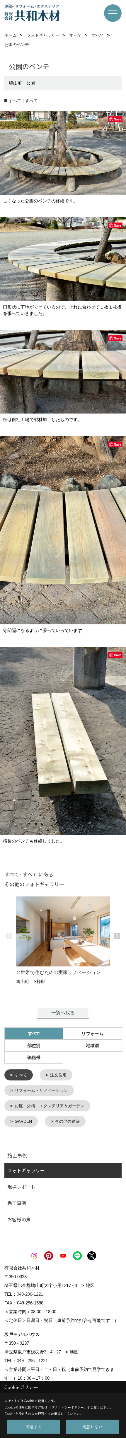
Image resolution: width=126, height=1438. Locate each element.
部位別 (33, 1045)
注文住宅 (58, 1075)
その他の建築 (67, 1121)
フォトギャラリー (26, 1170)
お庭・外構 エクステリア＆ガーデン (49, 1106)
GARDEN (23, 1121)
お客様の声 (19, 1219)
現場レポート (21, 1186)
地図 (90, 1285)
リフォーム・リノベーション (41, 1090)
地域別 (92, 1045)
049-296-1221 (30, 1294)
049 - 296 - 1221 (32, 1360)
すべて (21, 1075)
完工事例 (16, 1202)
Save (117, 119)
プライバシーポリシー (68, 1407)
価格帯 (33, 1057)
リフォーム (92, 1033)
